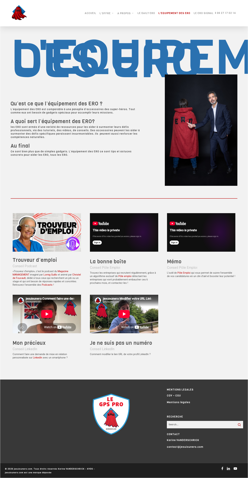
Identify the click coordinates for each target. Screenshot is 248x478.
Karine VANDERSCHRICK (183, 440)
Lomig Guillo (50, 274)
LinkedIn (37, 357)
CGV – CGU (174, 395)
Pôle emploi (124, 276)
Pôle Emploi (183, 272)
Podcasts (47, 284)
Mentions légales (178, 402)
